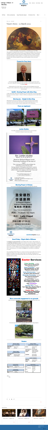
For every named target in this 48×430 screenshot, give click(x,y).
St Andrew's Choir (31, 14)
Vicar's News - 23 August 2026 (8, 418)
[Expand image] (15, 117)
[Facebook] (45, 428)
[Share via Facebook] (7, 399)
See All (45, 407)
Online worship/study (11, 14)
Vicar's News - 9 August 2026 (39, 418)
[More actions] (40, 21)
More (38, 14)
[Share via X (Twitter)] (9, 399)
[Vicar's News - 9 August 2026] (39, 413)
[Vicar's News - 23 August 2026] (9, 413)
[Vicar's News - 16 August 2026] (24, 413)
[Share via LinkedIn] (11, 399)
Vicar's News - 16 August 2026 (23, 418)
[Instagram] (43, 428)
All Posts (3, 14)
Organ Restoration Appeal (22, 14)
